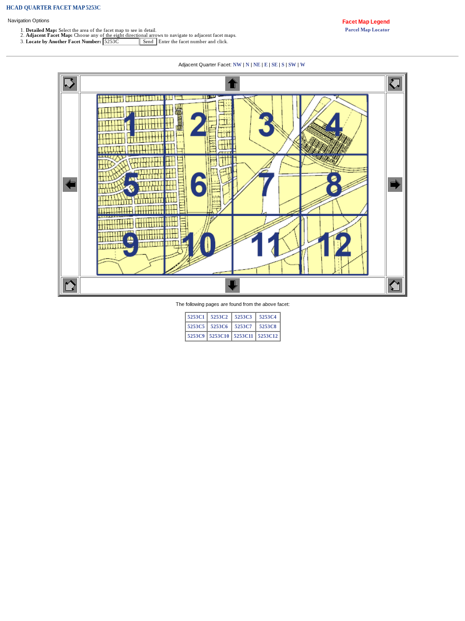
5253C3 (243, 317)
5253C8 (268, 326)
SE (274, 64)
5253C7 (243, 326)
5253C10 (219, 336)
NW (237, 64)
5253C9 (196, 336)
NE (256, 64)
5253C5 (196, 326)
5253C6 (219, 326)
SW (292, 64)
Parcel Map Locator (367, 29)
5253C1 (196, 317)
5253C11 (243, 336)
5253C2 (219, 317)
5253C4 (268, 317)
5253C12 (268, 336)
